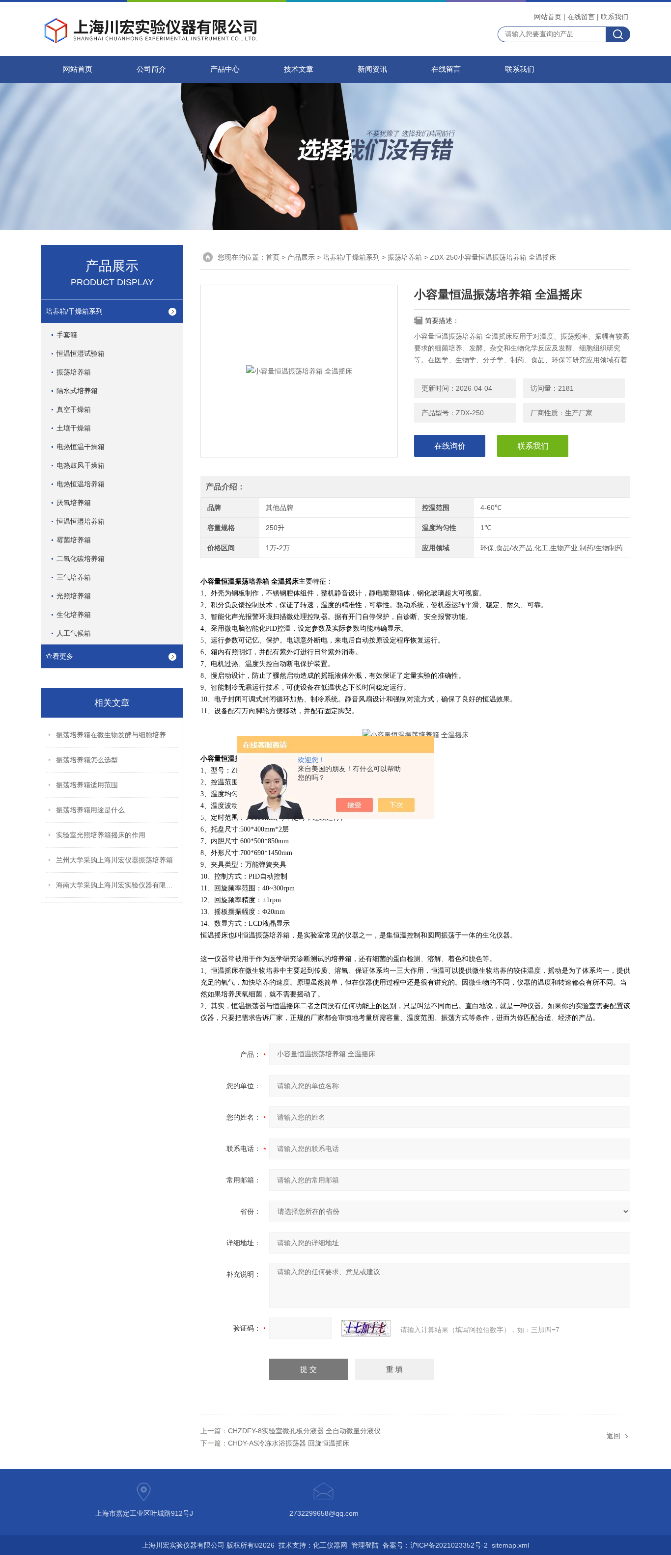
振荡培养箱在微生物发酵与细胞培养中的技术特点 (117, 735)
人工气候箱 (73, 633)
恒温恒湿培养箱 (80, 521)
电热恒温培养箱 (80, 484)
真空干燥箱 (73, 409)
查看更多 (59, 656)
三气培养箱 (73, 577)
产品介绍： (225, 487)
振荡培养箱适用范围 (87, 785)
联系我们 (614, 17)
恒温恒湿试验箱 (80, 353)
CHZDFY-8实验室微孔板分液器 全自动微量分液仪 (304, 1431)
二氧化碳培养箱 (80, 559)
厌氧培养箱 (73, 503)
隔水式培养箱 (77, 391)
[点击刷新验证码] (366, 1328)
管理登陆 (365, 1545)
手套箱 (66, 335)
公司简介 (151, 69)
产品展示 (301, 257)
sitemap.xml (510, 1545)
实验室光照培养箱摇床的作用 (100, 835)
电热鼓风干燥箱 (80, 465)
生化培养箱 (73, 614)
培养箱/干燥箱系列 (351, 257)
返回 (613, 1436)
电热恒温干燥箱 (80, 447)
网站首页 (547, 17)
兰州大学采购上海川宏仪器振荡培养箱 (114, 860)
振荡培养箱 (405, 257)
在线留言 (581, 17)
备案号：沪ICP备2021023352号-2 (435, 1545)
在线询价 (450, 446)
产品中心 (225, 69)
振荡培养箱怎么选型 (87, 760)
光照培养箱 (73, 596)
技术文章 (298, 69)
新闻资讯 (372, 69)
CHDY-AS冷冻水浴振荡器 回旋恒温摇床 (288, 1443)
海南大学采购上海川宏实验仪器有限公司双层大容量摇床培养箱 (117, 885)
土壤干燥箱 (73, 428)
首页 (273, 257)
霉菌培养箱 (73, 540)
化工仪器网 (330, 1545)
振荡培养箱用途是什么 (90, 810)
